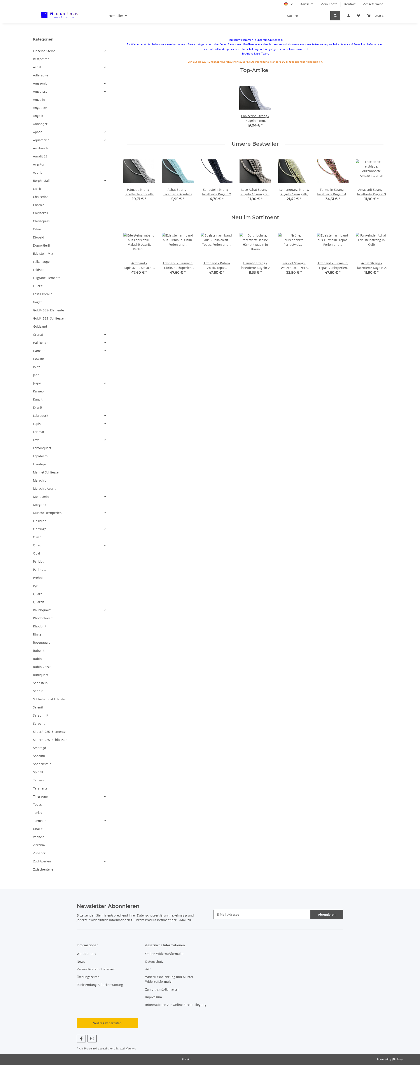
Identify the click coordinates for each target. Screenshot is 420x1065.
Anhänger (40, 124)
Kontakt (349, 4)
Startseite (306, 4)
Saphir (38, 691)
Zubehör (39, 853)
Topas (37, 804)
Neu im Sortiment (255, 217)
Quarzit (38, 602)
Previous (130, 181)
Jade (36, 375)
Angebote (40, 108)
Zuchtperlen (42, 861)
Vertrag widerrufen (107, 1023)
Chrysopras (41, 221)
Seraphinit (40, 715)
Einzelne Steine (44, 51)
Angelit (38, 116)
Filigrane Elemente (46, 278)
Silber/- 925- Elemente (49, 731)
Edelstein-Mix (43, 253)
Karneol (38, 391)
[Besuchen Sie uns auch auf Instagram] (92, 1038)
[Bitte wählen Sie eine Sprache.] (288, 4)
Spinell (38, 772)
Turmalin (39, 821)
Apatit (37, 132)
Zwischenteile (43, 869)
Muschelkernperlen (47, 513)
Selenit (38, 707)
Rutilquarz (40, 675)
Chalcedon (41, 197)
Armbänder (41, 148)
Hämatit (39, 351)
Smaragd (39, 748)
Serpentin (40, 723)
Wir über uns (86, 954)
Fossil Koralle (42, 294)
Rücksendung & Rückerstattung (100, 985)
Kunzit (37, 399)
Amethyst (40, 91)
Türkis (37, 813)
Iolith (36, 367)
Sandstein (40, 683)
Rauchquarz (42, 610)
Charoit (38, 205)
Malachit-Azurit (44, 488)
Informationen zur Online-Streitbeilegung (175, 1005)
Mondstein (41, 497)
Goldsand (40, 326)
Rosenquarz (42, 642)
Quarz (37, 594)
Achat (37, 67)
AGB (148, 969)
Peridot (38, 561)
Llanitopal (40, 464)
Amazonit (40, 83)
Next (379, 181)
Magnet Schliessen (47, 472)
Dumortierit (41, 245)
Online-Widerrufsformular (164, 954)
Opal (36, 553)
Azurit (37, 172)
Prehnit (38, 578)
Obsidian (39, 521)
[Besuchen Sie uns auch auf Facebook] (81, 1038)
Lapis (37, 424)
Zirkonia (39, 845)
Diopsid (38, 237)
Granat (38, 334)
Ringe (37, 634)
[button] (349, 15)
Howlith (38, 359)
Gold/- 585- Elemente (48, 310)
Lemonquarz (42, 448)
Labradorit (40, 415)
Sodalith (39, 756)
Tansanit (39, 780)
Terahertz (40, 788)
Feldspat (39, 270)
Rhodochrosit (42, 618)
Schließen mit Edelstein (50, 699)
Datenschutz (154, 961)
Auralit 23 (40, 156)
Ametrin (39, 99)
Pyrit (36, 586)
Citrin (37, 229)
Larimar (38, 432)
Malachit (39, 480)
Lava (36, 440)
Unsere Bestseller (255, 144)
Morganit (39, 505)
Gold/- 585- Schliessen (49, 318)
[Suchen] (335, 15)
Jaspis (37, 383)
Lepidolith (40, 456)
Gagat (37, 302)
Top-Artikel (255, 70)
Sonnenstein (42, 764)
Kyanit (37, 407)
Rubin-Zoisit (42, 667)
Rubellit (38, 650)
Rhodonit (39, 626)
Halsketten (41, 343)
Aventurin (40, 164)
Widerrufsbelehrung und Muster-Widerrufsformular (169, 979)
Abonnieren (327, 914)
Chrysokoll (40, 213)
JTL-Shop (397, 1059)
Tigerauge (40, 796)
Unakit (37, 829)
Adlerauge (40, 75)
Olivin (37, 537)
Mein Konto (328, 4)
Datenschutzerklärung (153, 915)
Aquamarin (41, 140)
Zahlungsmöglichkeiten (162, 989)
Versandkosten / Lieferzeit (96, 969)
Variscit (38, 837)
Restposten (41, 59)
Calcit (37, 189)
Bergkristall (41, 180)
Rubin (37, 659)
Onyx (36, 545)
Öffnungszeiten (88, 977)
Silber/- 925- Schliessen (50, 740)
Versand (131, 1048)
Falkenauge (41, 262)
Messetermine (372, 4)
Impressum (153, 997)
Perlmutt (39, 569)
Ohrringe (39, 529)
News (81, 961)
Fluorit (37, 286)
